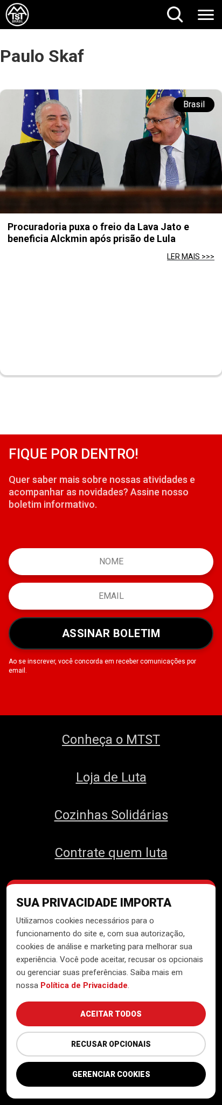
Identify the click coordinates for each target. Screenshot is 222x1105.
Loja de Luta (111, 777)
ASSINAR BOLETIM (111, 633)
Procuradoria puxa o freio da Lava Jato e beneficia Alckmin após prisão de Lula (98, 232)
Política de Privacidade (84, 985)
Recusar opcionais (111, 1044)
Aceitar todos (111, 1014)
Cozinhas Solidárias (111, 815)
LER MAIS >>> (190, 256)
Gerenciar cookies (111, 1074)
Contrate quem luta (111, 852)
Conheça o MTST (111, 739)
